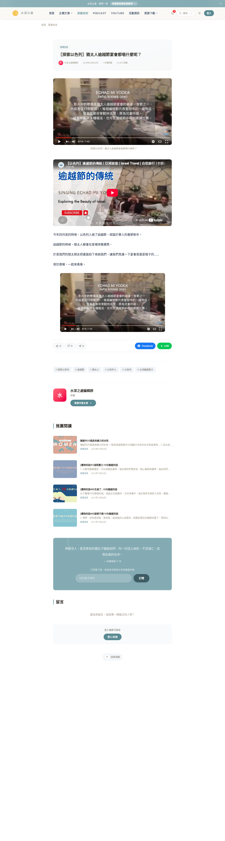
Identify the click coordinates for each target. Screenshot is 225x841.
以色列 (126, 369)
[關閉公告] (220, 3)
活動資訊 (134, 13)
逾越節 (79, 369)
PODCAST (99, 13)
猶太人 (94, 369)
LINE (166, 345)
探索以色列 (62, 369)
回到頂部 (115, 656)
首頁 (52, 13)
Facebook (147, 345)
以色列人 (110, 369)
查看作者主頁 (81, 403)
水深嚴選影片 (145, 369)
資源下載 (149, 13)
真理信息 (52, 24)
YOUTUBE (117, 13)
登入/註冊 (113, 636)
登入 (209, 13)
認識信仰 (82, 13)
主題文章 (64, 13)
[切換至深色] (199, 13)
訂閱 (141, 578)
